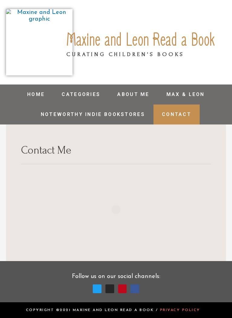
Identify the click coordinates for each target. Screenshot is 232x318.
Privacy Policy (180, 310)
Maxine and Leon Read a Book (140, 40)
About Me (133, 94)
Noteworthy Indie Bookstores (93, 114)
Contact (176, 114)
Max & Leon (185, 94)
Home (36, 94)
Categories (81, 94)
